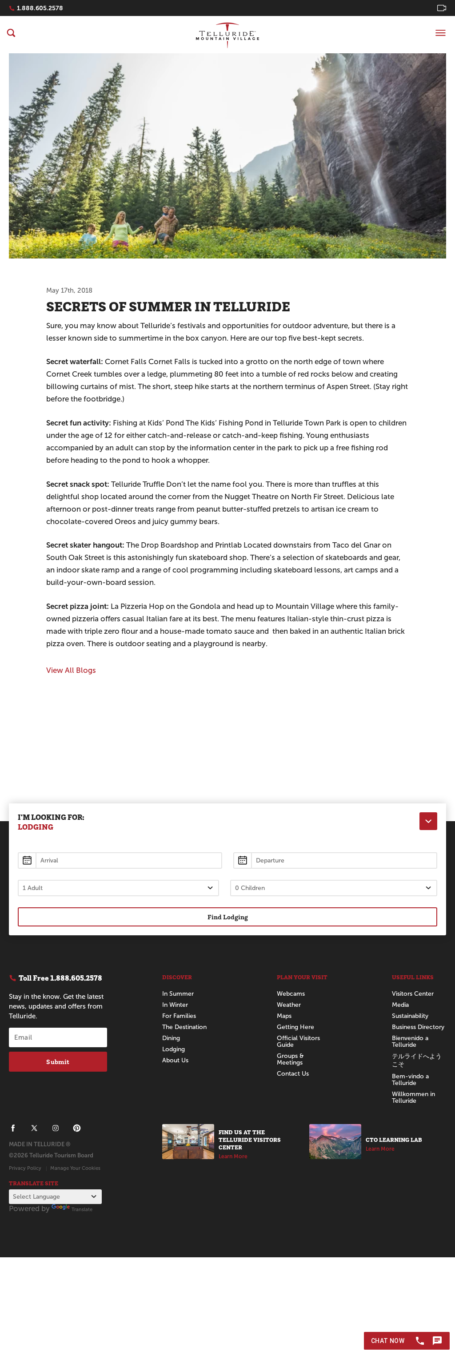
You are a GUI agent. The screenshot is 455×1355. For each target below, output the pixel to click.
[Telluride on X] (34, 1128)
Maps (284, 1016)
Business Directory (418, 1027)
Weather (289, 1004)
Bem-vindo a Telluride (410, 1079)
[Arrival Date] (120, 860)
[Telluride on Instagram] (56, 1128)
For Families (179, 1016)
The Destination (184, 1027)
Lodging (173, 1049)
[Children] (334, 888)
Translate (82, 1209)
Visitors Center (413, 993)
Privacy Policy (25, 1168)
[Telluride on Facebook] (13, 1128)
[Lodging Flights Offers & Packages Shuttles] (428, 821)
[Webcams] (441, 8)
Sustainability (410, 1016)
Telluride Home (227, 35)
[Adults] (118, 888)
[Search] (11, 32)
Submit (57, 1061)
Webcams (291, 993)
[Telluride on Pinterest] (77, 1128)
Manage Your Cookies (75, 1168)
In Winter (175, 1004)
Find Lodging (228, 917)
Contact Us (293, 1073)
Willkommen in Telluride (413, 1097)
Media (400, 1004)
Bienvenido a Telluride (410, 1041)
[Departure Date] (335, 860)
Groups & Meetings (290, 1059)
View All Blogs (71, 670)
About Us (175, 1060)
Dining (171, 1038)
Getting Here (295, 1027)
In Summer (178, 993)
